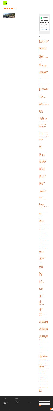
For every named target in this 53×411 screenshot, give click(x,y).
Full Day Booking (41, 103)
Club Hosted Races (41, 90)
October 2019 (41, 290)
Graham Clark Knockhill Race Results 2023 (44, 104)
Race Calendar (40, 215)
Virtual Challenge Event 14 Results (43, 321)
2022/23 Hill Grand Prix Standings (43, 121)
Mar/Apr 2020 (41, 279)
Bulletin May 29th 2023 (42, 181)
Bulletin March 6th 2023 (42, 177)
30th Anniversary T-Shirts (42, 199)
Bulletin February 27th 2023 (42, 161)
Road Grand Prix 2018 (41, 220)
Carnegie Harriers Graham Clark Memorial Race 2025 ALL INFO (44, 82)
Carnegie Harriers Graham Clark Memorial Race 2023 (44, 76)
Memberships (40, 197)
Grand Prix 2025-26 (41, 112)
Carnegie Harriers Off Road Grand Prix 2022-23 (44, 207)
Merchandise (40, 198)
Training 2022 (40, 302)
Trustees (40, 310)
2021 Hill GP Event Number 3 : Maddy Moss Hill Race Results (44, 229)
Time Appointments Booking (42, 257)
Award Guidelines (41, 56)
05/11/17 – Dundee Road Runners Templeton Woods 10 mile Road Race (43, 375)
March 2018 (40, 280)
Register (44, 405)
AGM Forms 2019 (41, 149)
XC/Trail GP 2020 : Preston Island (43, 355)
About (39, 50)
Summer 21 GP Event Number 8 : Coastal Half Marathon (43, 248)
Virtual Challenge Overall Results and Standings (44, 339)
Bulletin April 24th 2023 (42, 156)
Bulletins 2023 (41, 185)
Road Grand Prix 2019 (41, 221)
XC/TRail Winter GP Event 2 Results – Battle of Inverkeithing (44, 346)
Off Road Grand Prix (41, 205)
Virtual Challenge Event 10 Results (43, 316)
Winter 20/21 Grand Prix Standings (43, 354)
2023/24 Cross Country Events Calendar (44, 40)
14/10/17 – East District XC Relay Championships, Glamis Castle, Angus (43, 381)
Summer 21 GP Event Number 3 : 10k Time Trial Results (44, 240)
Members (40, 131)
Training (40, 260)
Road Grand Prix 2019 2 (42, 222)
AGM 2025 (40, 147)
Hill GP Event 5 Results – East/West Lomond (43, 313)
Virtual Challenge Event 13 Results (43, 320)
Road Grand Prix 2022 (41, 251)
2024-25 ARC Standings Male (42, 43)
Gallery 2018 (40, 390)
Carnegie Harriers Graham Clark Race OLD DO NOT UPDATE (44, 84)
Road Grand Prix (41, 219)
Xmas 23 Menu (40, 357)
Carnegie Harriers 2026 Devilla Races (43, 71)
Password (40, 402)
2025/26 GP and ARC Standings (43, 48)
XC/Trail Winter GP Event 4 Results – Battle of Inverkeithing (44, 350)
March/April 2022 (41, 282)
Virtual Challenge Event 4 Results (43, 331)
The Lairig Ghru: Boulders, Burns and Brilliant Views (31, 404)
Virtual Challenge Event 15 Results (43, 322)
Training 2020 (40, 300)
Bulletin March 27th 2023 (42, 176)
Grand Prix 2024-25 (41, 111)
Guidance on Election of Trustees (43, 192)
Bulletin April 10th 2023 (42, 154)
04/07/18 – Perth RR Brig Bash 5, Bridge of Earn (44, 361)
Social (39, 253)
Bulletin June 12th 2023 (42, 169)
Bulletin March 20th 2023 (42, 175)
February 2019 (41, 269)
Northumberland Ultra (41, 204)
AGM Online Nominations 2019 (43, 152)
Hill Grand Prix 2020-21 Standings (43, 118)
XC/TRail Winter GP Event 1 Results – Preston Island (44, 344)
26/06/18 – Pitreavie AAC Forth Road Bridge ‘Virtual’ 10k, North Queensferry (43, 371)
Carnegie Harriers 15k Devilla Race (43, 65)
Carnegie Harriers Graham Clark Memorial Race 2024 (44, 78)
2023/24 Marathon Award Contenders (43, 41)
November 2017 (41, 287)
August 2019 (41, 266)
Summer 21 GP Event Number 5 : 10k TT (44, 244)
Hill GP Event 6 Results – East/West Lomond (43, 315)
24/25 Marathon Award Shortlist (43, 49)
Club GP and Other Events (42, 87)
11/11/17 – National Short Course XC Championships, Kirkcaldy (43, 379)
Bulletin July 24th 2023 (42, 167)
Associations (40, 54)
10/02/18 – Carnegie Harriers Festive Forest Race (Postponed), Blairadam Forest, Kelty (43, 363)
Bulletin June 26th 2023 (42, 171)
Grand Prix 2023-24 (41, 110)
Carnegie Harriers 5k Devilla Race (43, 72)
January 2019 (41, 273)
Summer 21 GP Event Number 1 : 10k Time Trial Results (44, 236)
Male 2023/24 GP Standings (42, 127)
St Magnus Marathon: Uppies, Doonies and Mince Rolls (32, 402)
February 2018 (41, 268)
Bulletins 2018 (41, 183)
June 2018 (40, 276)
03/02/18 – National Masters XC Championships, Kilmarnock (43, 359)
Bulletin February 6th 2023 (42, 162)
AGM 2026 (40, 148)
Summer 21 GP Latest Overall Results (44, 250)
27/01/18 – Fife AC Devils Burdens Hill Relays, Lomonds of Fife (43, 373)
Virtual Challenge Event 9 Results (43, 337)
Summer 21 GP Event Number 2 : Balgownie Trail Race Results (43, 238)
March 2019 (40, 281)
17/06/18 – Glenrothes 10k (42, 367)
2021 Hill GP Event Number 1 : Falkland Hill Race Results (44, 225)
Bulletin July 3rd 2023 (42, 168)
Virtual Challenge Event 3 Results (43, 330)
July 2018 (40, 274)
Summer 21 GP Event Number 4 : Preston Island (43, 242)
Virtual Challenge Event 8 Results (43, 336)
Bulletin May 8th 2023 (42, 182)
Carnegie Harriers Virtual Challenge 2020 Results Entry (43, 134)
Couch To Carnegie (41, 96)
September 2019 (41, 294)
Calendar (40, 64)
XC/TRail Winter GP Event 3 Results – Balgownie (44, 348)
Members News (41, 140)
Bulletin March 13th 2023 (42, 174)
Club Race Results (41, 91)
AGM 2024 (40, 146)
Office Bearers (40, 213)
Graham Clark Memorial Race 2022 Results (44, 105)
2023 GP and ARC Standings (42, 39)
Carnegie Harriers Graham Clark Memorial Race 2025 (44, 80)
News (39, 203)
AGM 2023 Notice (41, 145)
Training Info (40, 309)
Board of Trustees (41, 59)
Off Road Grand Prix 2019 (42, 208)
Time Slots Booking (41, 258)
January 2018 (41, 272)
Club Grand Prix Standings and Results (43, 89)
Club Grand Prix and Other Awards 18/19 (44, 88)
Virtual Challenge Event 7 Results (43, 335)
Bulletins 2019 (41, 184)
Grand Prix (40, 106)
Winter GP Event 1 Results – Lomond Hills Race (44, 342)
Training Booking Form (42, 297)
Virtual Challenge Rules (42, 340)
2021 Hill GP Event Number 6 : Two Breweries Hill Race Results (43, 233)
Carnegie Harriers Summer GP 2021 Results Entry (43, 132)
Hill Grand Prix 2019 (41, 116)
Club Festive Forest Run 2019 (43, 138)
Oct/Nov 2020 (41, 288)
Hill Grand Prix (40, 113)
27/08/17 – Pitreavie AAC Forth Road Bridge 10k (43, 387)
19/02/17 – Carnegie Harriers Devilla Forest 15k (43, 384)
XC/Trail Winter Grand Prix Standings (43, 356)
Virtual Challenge (41, 311)
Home (39, 125)
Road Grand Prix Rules (43, 191)
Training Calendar (41, 308)
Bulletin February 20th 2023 (42, 160)
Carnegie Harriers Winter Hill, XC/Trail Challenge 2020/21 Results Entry (44, 136)
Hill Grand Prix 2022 (41, 120)
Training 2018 (41, 296)
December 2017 (41, 267)
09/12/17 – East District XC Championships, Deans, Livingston (43, 377)
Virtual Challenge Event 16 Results (43, 323)
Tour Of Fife (40, 259)
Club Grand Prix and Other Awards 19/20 (43, 58)
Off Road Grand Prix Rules (43, 190)
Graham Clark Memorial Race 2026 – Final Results (32, 400)
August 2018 (41, 265)
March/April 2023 (41, 305)
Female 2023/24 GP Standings (42, 102)
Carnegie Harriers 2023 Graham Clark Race (44, 67)
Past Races (40, 214)
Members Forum (41, 139)
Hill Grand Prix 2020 (41, 117)
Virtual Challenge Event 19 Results (43, 327)
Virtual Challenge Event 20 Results (43, 329)
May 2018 (40, 283)
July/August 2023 (41, 304)
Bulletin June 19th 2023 (42, 170)
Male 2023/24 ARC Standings (42, 126)
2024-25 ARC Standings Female (43, 42)
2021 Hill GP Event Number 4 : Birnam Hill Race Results (44, 231)
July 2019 (40, 275)
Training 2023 (40, 303)
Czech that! (40, 98)
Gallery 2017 (40, 389)
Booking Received (41, 63)
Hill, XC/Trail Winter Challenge (42, 124)
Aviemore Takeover (41, 55)
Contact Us (40, 95)
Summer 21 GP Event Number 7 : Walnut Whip (43, 246)
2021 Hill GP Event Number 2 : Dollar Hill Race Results (44, 227)
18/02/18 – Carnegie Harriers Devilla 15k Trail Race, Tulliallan (44, 369)
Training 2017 (41, 295)
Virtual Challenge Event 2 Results (43, 328)
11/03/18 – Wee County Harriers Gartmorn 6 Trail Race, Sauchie (44, 366)
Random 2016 (40, 391)
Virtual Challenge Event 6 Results (43, 334)
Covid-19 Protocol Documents (42, 97)
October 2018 (41, 289)
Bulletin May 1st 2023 (42, 178)
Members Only (17, 402)
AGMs (40, 153)
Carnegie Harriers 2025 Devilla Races (43, 70)
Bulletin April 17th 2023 (42, 155)
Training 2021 (40, 301)
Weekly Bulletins (41, 196)
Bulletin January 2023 (42, 163)
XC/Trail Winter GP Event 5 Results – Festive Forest (44, 352)
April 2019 (40, 261)
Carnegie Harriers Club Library (42, 74)
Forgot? (42, 405)
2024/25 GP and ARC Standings (43, 47)
